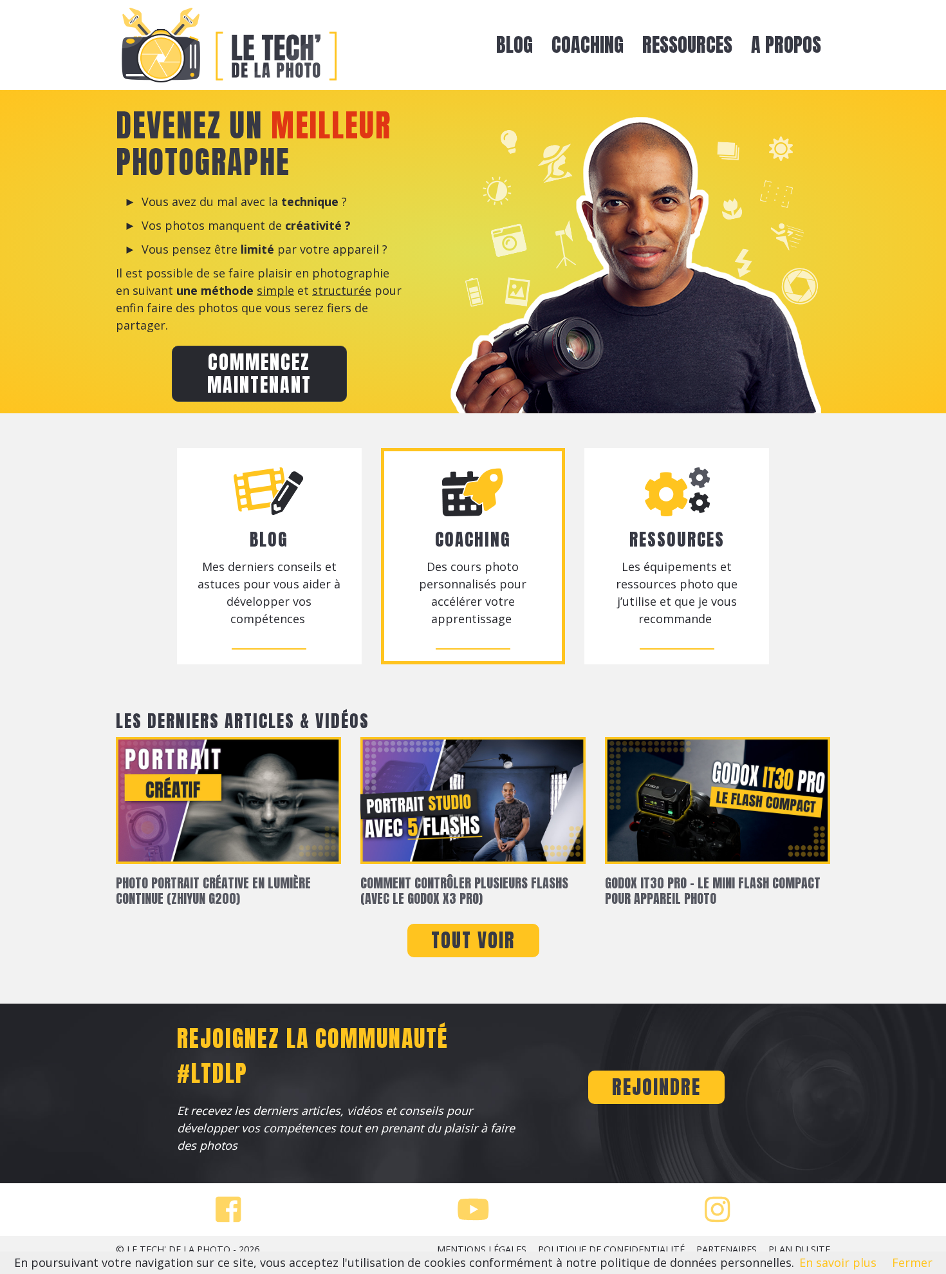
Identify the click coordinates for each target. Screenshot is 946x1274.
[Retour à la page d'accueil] (228, 45)
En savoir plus (837, 1262)
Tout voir (473, 940)
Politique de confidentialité (611, 1249)
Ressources (687, 44)
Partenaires (726, 1249)
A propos (786, 44)
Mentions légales (481, 1249)
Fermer (912, 1262)
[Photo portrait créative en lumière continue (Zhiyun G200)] (228, 805)
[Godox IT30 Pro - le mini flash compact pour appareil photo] (717, 805)
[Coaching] (513, 618)
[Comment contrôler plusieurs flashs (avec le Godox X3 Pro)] (473, 805)
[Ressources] (713, 618)
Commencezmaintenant (259, 374)
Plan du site (799, 1249)
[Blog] (306, 618)
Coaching (588, 44)
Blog (514, 44)
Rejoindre (656, 1087)
